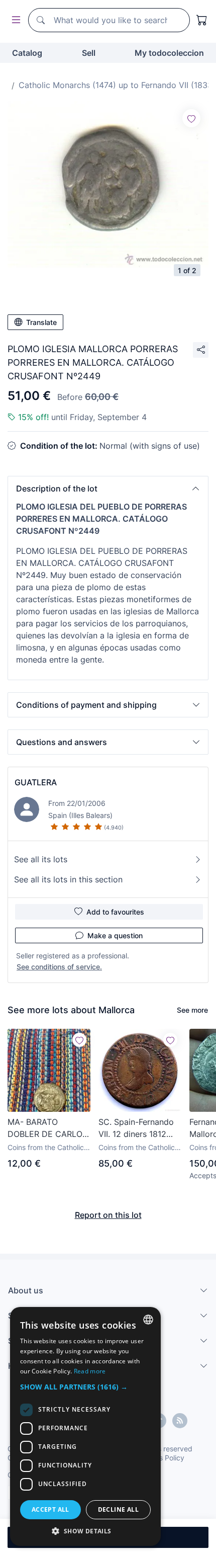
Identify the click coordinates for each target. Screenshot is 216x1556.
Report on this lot (108, 1215)
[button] (108, 488)
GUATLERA (36, 782)
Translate (41, 322)
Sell (88, 53)
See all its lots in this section (68, 879)
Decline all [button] (118, 1509)
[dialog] (85, 1426)
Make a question (115, 935)
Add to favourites (115, 912)
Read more (90, 1371)
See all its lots (40, 859)
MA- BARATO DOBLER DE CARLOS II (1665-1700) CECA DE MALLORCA (47, 1128)
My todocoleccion (169, 53)
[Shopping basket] (202, 20)
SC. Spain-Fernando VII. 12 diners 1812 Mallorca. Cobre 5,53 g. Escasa (138, 1128)
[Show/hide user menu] (14, 20)
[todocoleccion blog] (179, 1420)
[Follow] (191, 118)
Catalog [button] (27, 53)
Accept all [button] (50, 1509)
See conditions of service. (59, 966)
